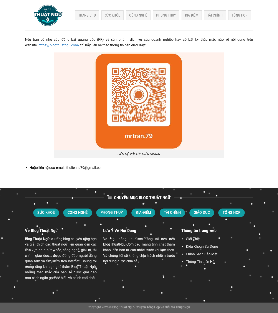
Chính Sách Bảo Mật (201, 254)
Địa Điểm (192, 15)
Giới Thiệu (194, 239)
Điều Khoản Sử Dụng (202, 246)
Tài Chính (215, 15)
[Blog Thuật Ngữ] (46, 15)
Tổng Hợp (240, 15)
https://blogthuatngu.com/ (58, 45)
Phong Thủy (166, 15)
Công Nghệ (138, 15)
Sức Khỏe (112, 15)
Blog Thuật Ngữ (37, 239)
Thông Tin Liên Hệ (200, 262)
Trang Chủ (87, 15)
